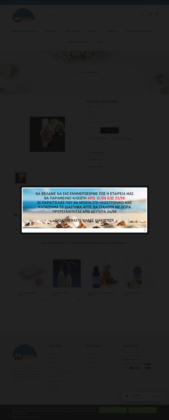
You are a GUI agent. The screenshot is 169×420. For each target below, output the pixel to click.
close (144, 230)
